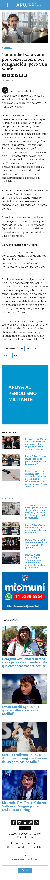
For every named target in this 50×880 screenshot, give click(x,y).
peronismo (32, 349)
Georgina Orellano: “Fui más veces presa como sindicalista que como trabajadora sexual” (24, 662)
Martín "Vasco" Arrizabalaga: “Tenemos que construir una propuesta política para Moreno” (35, 561)
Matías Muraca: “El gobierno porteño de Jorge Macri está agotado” (36, 543)
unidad (6, 355)
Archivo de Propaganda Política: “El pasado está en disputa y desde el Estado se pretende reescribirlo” (36, 511)
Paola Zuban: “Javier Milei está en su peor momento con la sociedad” (36, 460)
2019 (16, 355)
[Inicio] (29, 5)
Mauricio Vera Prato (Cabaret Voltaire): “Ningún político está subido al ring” (24, 806)
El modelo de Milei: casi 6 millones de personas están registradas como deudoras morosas (35, 444)
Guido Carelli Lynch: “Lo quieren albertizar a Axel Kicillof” (20, 710)
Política (7, 48)
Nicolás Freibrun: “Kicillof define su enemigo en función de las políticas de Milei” (24, 758)
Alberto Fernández (13, 349)
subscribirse (25, 828)
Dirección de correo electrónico (24, 859)
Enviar (25, 870)
